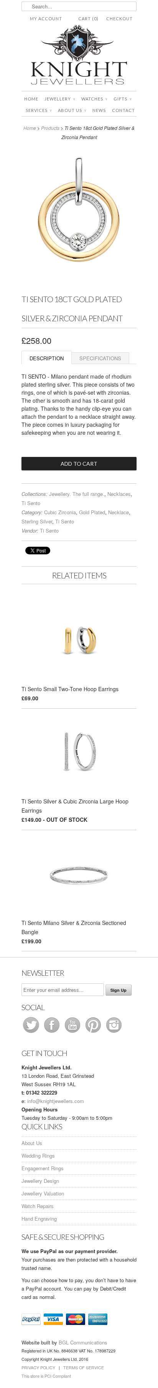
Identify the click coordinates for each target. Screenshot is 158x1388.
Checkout (119, 18)
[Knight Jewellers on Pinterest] (94, 1032)
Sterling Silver (36, 521)
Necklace (118, 512)
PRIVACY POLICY (38, 1367)
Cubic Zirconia (60, 512)
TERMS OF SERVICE (83, 1367)
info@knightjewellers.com (55, 1101)
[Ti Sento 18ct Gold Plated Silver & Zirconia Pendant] (79, 284)
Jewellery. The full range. (76, 493)
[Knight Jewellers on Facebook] (52, 1032)
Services (39, 110)
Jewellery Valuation (42, 1193)
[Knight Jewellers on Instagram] (113, 1032)
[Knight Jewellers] (79, 56)
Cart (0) (88, 18)
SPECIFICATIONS (100, 358)
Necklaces (119, 493)
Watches (94, 98)
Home (31, 98)
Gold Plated (92, 512)
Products (50, 128)
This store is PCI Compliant (46, 1376)
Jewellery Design (40, 1180)
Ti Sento (30, 503)
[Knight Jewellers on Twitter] (31, 1032)
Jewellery (59, 98)
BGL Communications (83, 1342)
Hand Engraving (39, 1218)
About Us (72, 110)
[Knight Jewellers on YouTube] (73, 1032)
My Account (46, 18)
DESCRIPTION (47, 358)
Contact (123, 110)
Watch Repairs (37, 1206)
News (99, 110)
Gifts (123, 98)
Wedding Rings (38, 1155)
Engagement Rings (42, 1168)
